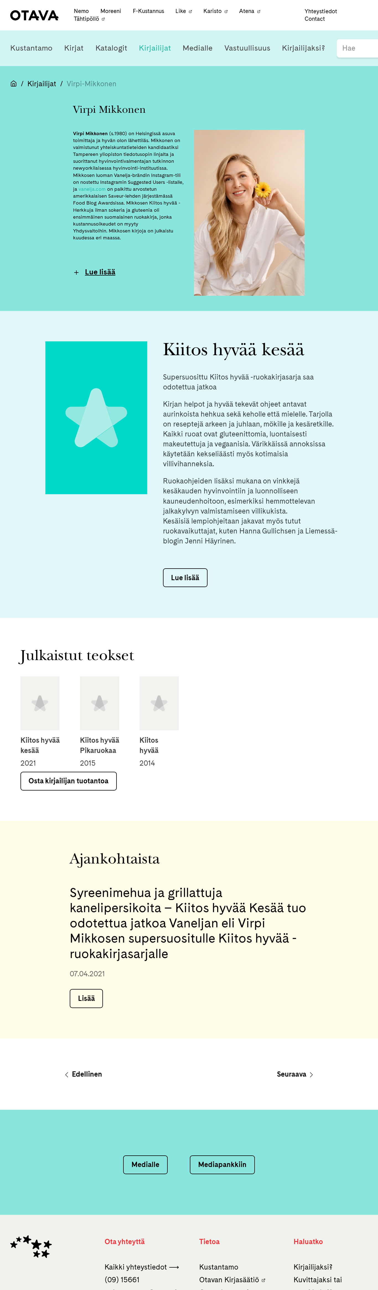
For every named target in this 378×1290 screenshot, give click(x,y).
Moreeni (111, 11)
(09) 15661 (122, 1279)
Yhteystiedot (321, 11)
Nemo (82, 11)
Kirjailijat (155, 48)
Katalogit (111, 48)
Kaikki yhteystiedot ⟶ (142, 1267)
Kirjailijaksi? (303, 48)
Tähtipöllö (86, 18)
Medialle (198, 48)
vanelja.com (92, 189)
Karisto (212, 11)
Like (180, 11)
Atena (246, 11)
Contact (315, 18)
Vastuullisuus (247, 48)
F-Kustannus (149, 11)
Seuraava (292, 1074)
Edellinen (86, 1074)
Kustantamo (31, 48)
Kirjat (74, 48)
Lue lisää (100, 271)
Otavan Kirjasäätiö (229, 1279)
